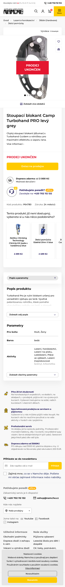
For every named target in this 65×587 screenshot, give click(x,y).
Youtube (28, 518)
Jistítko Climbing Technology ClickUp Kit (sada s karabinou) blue (18, 242)
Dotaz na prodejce (32, 166)
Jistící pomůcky (16, 23)
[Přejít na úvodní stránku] (13, 11)
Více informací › (15, 144)
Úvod (6, 20)
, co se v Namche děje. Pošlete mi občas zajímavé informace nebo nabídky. (34, 475)
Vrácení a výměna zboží (16, 548)
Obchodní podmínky (14, 536)
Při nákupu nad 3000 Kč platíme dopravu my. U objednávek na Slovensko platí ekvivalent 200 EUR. (36, 447)
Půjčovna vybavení (43, 536)
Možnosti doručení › (26, 181)
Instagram (12, 522)
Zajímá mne (15, 473)
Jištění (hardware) (48, 20)
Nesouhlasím (32, 573)
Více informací (32, 568)
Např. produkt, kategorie (25, 27)
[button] (36, 11)
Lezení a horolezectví (24, 20)
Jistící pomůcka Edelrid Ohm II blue (43, 241)
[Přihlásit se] (43, 11)
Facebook (44, 518)
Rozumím (32, 580)
